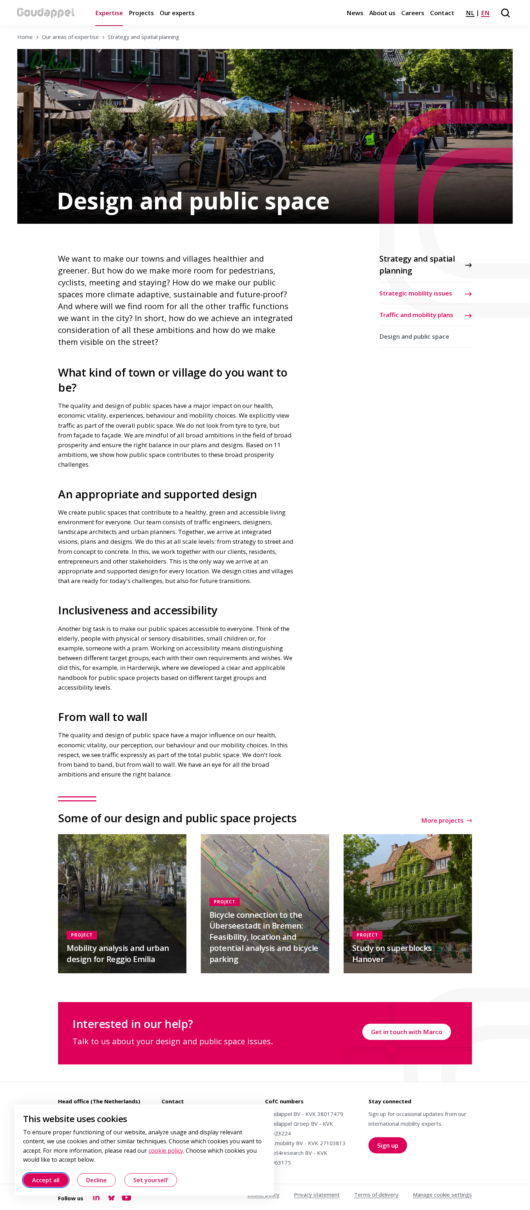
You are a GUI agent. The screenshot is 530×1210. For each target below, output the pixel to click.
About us (382, 13)
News (354, 13)
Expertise (109, 13)
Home (25, 36)
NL (470, 13)
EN (485, 13)
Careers (412, 13)
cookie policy (166, 1151)
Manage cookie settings (442, 1194)
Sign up (392, 1147)
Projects (141, 13)
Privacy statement (317, 1194)
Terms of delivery (376, 1194)
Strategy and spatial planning (143, 36)
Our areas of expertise (70, 36)
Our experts (177, 13)
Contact (442, 13)
